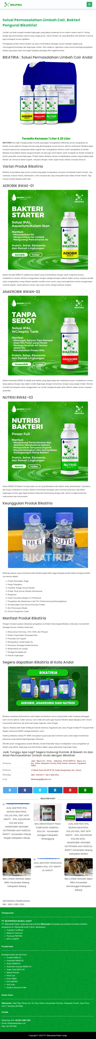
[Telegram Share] (40, 790)
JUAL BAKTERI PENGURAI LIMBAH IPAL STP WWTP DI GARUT (48, 867)
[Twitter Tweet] (10, 790)
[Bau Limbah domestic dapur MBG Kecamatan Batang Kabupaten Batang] (17, 867)
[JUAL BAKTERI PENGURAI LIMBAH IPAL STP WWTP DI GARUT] (48, 859)
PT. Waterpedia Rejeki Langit (55, 1035)
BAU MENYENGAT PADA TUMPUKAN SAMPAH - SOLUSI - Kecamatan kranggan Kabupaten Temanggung (48, 831)
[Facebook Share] (25, 790)
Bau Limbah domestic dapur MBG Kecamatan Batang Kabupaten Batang (17, 882)
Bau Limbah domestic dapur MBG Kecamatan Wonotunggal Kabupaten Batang (79, 884)
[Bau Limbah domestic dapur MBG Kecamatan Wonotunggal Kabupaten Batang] (78, 867)
